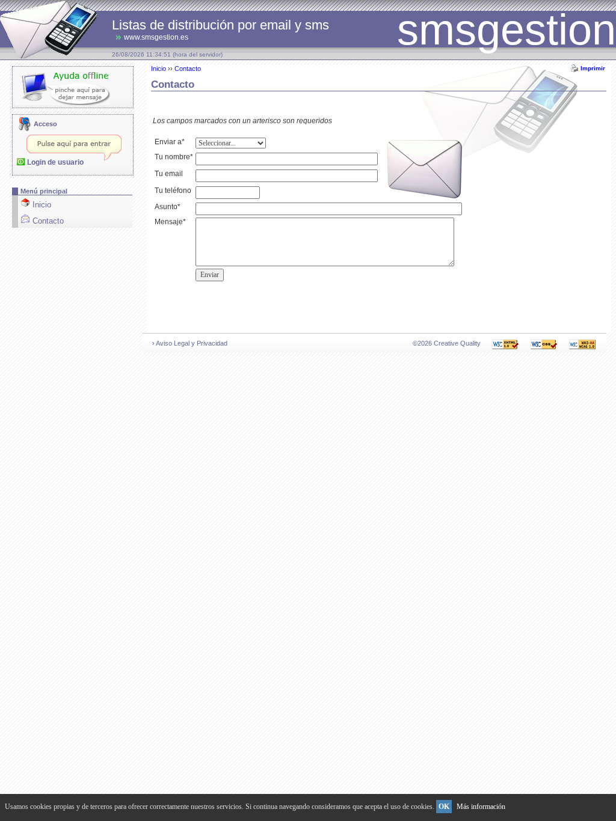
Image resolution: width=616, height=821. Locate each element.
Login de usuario (55, 162)
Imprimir (593, 68)
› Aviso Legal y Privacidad (189, 343)
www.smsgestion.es (156, 37)
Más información (481, 806)
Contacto (187, 68)
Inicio (158, 68)
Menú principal (43, 191)
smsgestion (506, 29)
